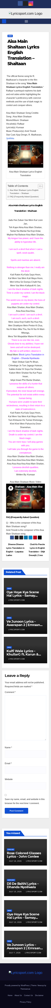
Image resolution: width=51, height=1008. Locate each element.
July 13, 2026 (15, 922)
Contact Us (28, 995)
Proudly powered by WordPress (17, 985)
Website (9, 779)
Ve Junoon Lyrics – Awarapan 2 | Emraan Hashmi (23, 625)
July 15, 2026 (15, 892)
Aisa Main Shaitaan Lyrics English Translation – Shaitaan (24, 191)
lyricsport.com (16, 600)
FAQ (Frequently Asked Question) (24, 197)
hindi (10, 36)
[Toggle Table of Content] (39, 186)
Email (8, 763)
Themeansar (25, 989)
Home (10, 995)
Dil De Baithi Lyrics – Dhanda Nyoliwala (23, 885)
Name (8, 747)
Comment (10, 692)
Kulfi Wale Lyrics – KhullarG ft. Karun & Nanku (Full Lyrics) (22, 654)
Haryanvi (11, 880)
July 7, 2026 (15, 953)
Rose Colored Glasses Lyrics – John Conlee (24, 854)
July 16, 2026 (15, 861)
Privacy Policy (25, 1002)
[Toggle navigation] (26, 21)
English (11, 849)
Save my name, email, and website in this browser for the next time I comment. (25, 801)
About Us (18, 995)
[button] (47, 21)
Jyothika (10, 138)
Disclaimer (39, 995)
